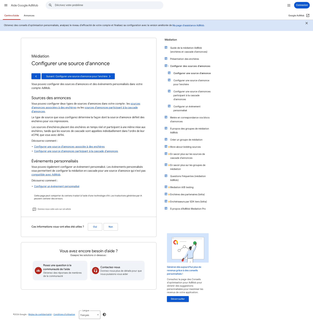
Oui (95, 226)
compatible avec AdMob (45, 174)
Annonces (29, 15)
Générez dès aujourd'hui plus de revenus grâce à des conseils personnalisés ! (184, 270)
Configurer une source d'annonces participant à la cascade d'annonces (76, 151)
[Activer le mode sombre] (104, 314)
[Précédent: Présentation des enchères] (36, 76)
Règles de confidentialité (40, 314)
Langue (85, 310)
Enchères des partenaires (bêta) (187, 194)
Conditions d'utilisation (64, 314)
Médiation (171, 39)
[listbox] (89, 315)
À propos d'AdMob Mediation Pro (188, 208)
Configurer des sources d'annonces (190, 66)
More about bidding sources (185, 146)
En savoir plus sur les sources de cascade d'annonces (187, 156)
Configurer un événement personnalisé (56, 186)
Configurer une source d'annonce (192, 73)
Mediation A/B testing (182, 187)
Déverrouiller (178, 299)
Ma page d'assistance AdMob (188, 25)
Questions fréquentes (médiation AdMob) (188, 178)
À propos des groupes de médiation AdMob (189, 130)
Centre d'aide (11, 15)
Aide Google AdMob (24, 5)
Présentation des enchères (184, 58)
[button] (6, 5)
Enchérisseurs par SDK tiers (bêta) (188, 201)
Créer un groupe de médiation (186, 139)
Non (111, 226)
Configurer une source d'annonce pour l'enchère (191, 82)
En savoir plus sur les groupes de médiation (187, 167)
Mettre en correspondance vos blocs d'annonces (189, 119)
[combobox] (109, 5)
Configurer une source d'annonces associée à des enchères (69, 146)
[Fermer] (307, 24)
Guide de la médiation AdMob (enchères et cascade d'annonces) (188, 49)
